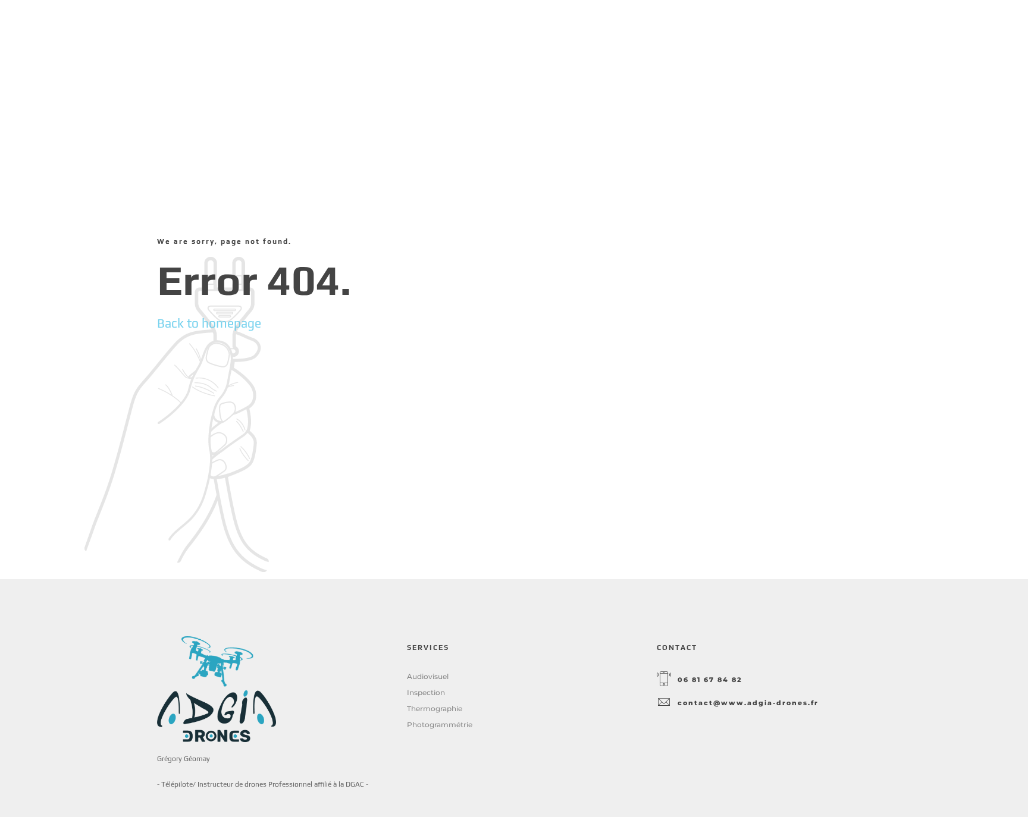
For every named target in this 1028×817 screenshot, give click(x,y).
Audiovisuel (428, 676)
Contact (846, 35)
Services (653, 35)
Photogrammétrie (439, 724)
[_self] (664, 679)
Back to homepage (209, 323)
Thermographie (434, 708)
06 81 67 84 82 (710, 680)
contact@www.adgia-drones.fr (748, 703)
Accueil (584, 35)
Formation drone (749, 35)
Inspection (426, 692)
